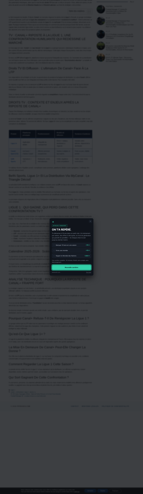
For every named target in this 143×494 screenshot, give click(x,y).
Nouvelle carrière (71, 267)
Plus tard (88, 272)
